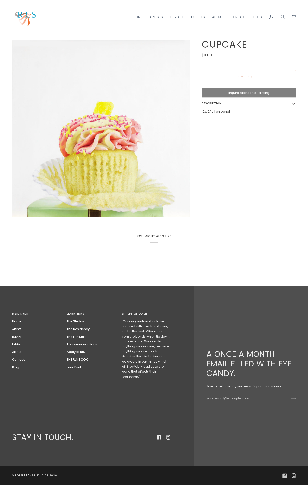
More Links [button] (75, 314)
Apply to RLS (76, 352)
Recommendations (82, 344)
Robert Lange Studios (31, 475)
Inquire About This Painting (248, 92)
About (16, 352)
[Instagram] (168, 437)
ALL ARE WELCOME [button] (135, 314)
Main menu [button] (20, 314)
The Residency (78, 329)
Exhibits (17, 344)
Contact (18, 359)
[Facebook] (159, 437)
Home (17, 321)
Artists (16, 329)
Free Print (74, 367)
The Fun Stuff (76, 336)
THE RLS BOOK (77, 359)
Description (212, 103)
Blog (15, 367)
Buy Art (17, 336)
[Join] (289, 398)
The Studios (76, 321)
